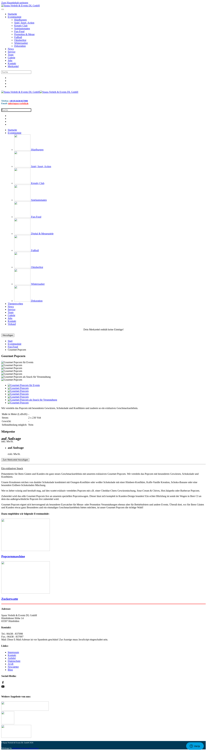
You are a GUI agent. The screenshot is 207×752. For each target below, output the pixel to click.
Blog (10, 669)
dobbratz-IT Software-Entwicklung (25, 748)
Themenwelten (15, 303)
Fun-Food (19, 31)
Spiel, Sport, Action (24, 22)
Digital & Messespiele (42, 233)
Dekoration (20, 46)
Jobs (10, 60)
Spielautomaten (22, 28)
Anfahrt (12, 658)
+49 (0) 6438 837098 (18, 101)
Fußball (18, 37)
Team (10, 54)
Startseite (12, 14)
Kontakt (12, 63)
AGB (10, 664)
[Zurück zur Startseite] (20, 5)
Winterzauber (21, 43)
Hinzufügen (8, 335)
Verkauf (12, 324)
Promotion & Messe (24, 34)
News (11, 48)
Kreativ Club (20, 25)
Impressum (13, 652)
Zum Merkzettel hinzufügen (15, 460)
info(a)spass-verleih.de (18, 103)
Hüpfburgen (20, 19)
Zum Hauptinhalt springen (14, 2)
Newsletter (13, 666)
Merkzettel (13, 66)
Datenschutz (14, 661)
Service (11, 51)
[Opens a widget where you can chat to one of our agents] (195, 746)
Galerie (11, 57)
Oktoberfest (20, 40)
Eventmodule (14, 17)
